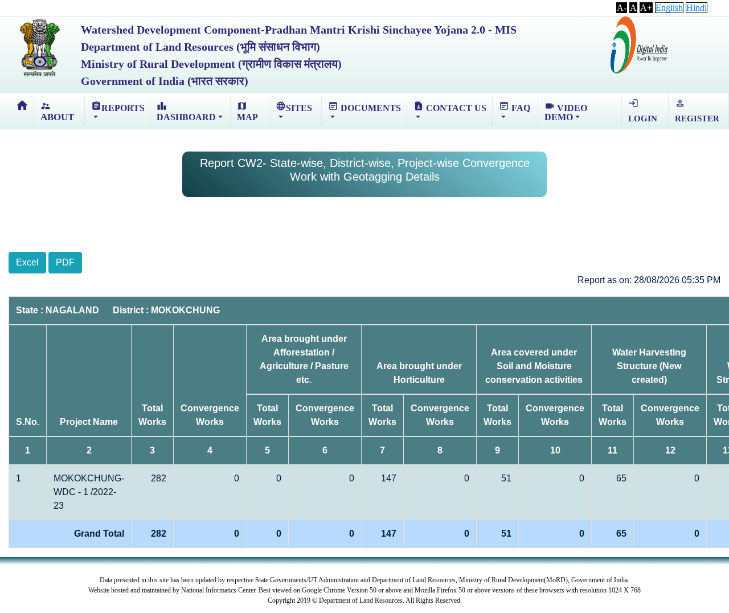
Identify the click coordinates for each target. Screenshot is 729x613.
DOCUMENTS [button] (364, 107)
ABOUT (57, 111)
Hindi (696, 8)
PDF (65, 262)
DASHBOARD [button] (186, 111)
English (669, 8)
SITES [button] (294, 107)
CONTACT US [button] (449, 107)
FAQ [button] (514, 107)
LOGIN (642, 110)
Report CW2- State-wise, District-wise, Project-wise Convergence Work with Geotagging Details (365, 170)
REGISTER (697, 110)
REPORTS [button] (118, 107)
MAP (247, 111)
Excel (27, 262)
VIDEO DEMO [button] (565, 111)
